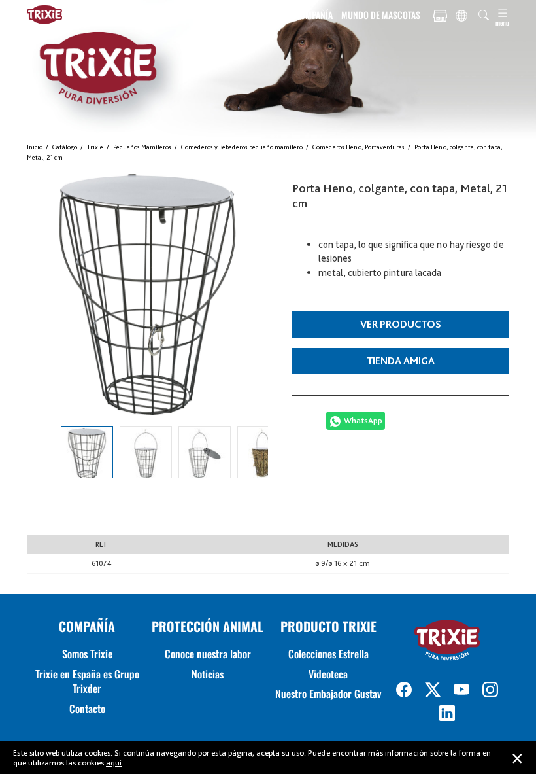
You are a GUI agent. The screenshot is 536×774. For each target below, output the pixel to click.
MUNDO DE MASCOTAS (380, 15)
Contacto (87, 708)
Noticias (208, 674)
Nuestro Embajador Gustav (328, 693)
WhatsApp (363, 420)
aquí (114, 762)
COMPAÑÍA (314, 15)
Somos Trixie (87, 653)
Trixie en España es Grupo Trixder (87, 681)
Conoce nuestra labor (208, 653)
